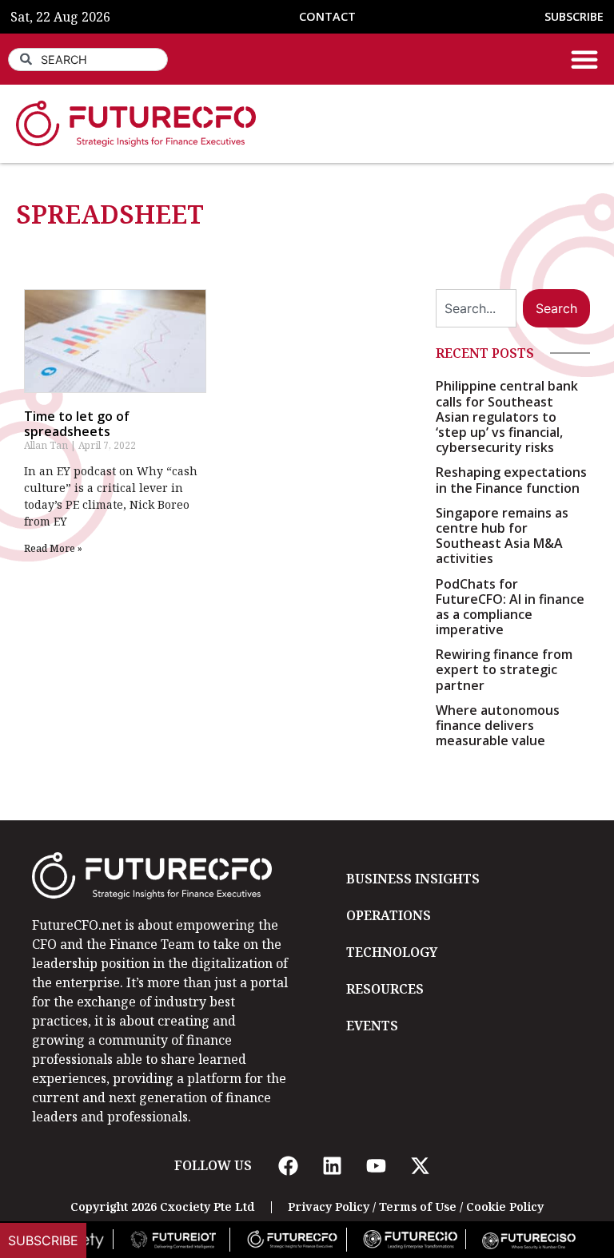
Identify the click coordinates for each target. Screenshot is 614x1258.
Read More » (53, 548)
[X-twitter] (420, 1165)
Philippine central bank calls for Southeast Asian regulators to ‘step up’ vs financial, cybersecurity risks (507, 416)
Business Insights (413, 878)
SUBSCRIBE (574, 16)
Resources (385, 989)
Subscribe (43, 1240)
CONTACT (327, 16)
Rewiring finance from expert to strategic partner (504, 669)
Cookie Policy (505, 1206)
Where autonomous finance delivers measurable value (498, 725)
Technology (391, 952)
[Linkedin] (332, 1165)
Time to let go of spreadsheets (77, 423)
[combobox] (88, 59)
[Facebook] (288, 1165)
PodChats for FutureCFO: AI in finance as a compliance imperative (510, 607)
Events (372, 1025)
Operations (388, 915)
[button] (584, 59)
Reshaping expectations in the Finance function (511, 479)
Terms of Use (418, 1206)
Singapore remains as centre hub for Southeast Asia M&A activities (502, 536)
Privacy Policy (328, 1206)
